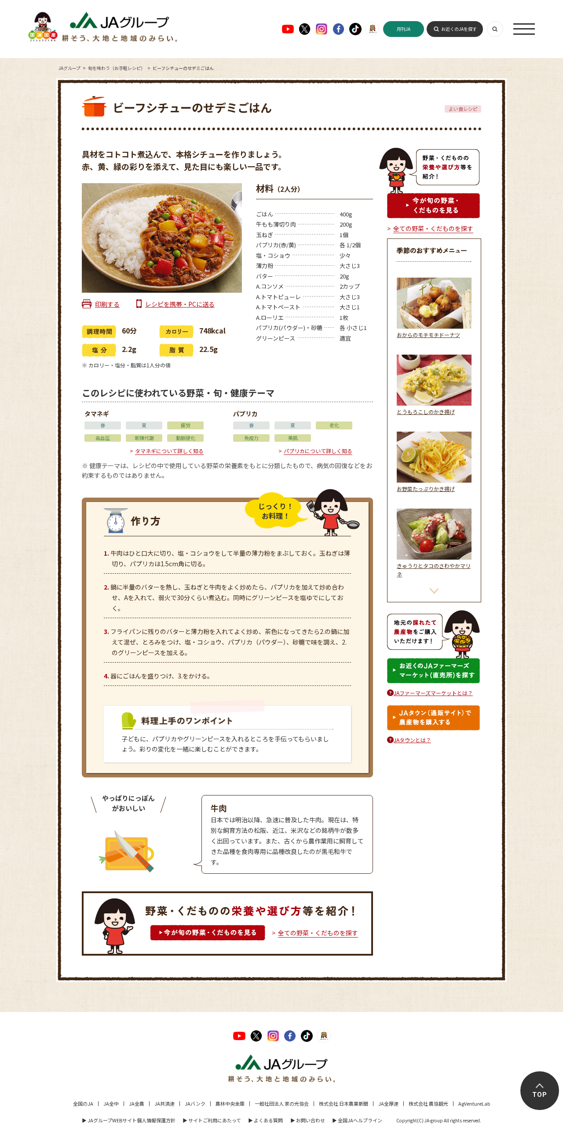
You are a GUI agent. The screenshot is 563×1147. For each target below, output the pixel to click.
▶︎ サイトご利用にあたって (212, 1120)
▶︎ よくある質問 (265, 1120)
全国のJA (83, 1103)
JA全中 (111, 1103)
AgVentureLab (474, 1103)
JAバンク (195, 1103)
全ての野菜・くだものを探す (318, 932)
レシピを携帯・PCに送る (180, 304)
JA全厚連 (388, 1103)
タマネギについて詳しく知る (169, 450)
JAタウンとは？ (412, 740)
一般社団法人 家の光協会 (282, 1103)
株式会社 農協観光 (428, 1103)
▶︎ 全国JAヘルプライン (357, 1120)
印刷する (107, 304)
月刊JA (403, 29)
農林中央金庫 (230, 1103)
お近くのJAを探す (459, 29)
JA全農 (136, 1103)
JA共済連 (164, 1103)
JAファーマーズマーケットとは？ (433, 692)
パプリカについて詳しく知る (318, 450)
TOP (539, 1095)
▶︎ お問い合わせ (307, 1120)
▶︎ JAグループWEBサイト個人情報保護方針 (128, 1120)
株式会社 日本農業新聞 (343, 1103)
